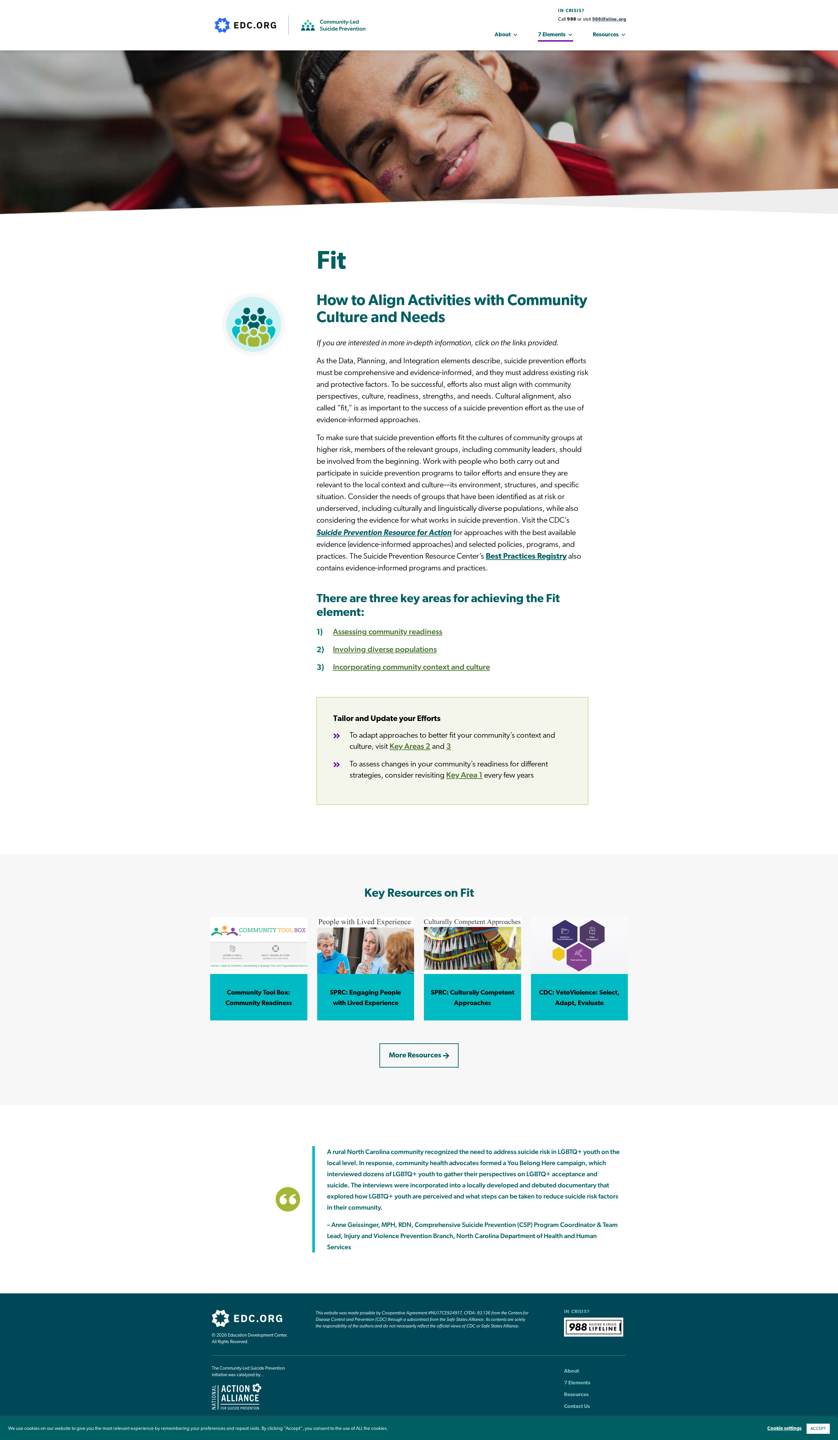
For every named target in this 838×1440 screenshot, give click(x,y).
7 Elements (552, 35)
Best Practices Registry (526, 557)
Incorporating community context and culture (411, 667)
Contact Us (577, 1406)
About (503, 35)
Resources (606, 35)
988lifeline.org (609, 19)
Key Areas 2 (410, 746)
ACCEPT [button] (818, 1429)
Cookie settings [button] (784, 1428)
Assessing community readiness (387, 631)
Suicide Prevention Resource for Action (384, 533)
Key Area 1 (464, 775)
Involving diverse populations (385, 649)
